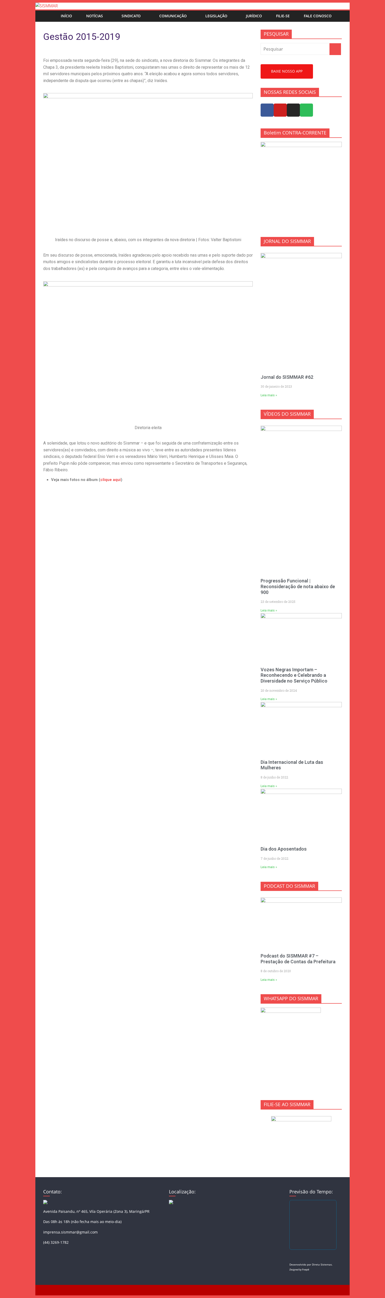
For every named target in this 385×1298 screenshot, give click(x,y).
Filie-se (283, 15)
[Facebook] (267, 110)
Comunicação (173, 15)
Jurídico (254, 15)
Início (66, 15)
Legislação (216, 15)
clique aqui (110, 479)
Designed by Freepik (299, 1269)
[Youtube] (280, 110)
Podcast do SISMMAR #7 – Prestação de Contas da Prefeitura (298, 958)
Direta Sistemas (322, 1264)
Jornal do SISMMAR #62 (287, 377)
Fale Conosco (318, 15)
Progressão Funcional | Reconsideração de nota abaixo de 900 (298, 586)
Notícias (94, 15)
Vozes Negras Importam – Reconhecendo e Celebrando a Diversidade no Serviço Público (294, 675)
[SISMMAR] (46, 6)
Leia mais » (269, 395)
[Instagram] (293, 110)
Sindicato (131, 15)
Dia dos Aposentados (284, 849)
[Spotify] (306, 110)
